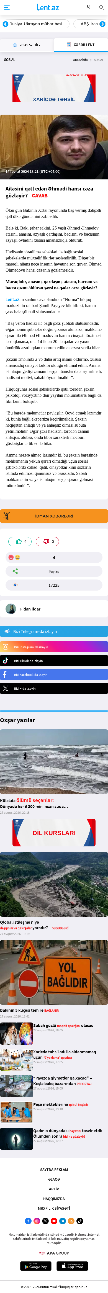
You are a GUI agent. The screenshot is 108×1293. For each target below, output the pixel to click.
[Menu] (7, 8)
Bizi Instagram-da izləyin (31, 647)
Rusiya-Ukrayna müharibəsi (35, 24)
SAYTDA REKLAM (54, 1169)
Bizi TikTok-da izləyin (28, 661)
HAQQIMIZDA (54, 1198)
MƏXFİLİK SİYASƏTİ (54, 1208)
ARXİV (54, 1188)
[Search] (101, 7)
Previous (5, 24)
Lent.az (12, 299)
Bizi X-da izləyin (25, 688)
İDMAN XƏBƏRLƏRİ (54, 516)
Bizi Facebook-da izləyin (31, 675)
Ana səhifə (80, 60)
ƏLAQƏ (54, 1179)
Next (102, 24)
